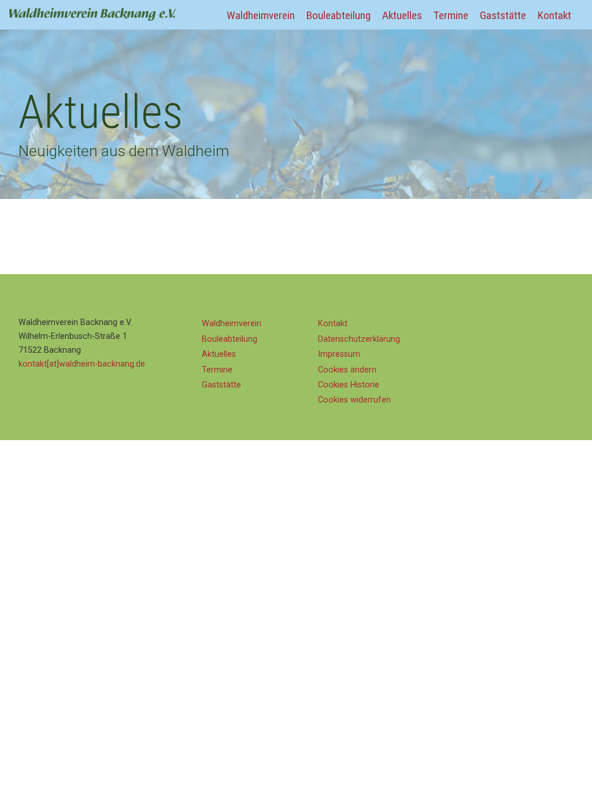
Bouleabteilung (338, 15)
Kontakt (554, 15)
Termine (451, 15)
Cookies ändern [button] (347, 370)
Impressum (339, 354)
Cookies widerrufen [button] (354, 400)
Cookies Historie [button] (348, 385)
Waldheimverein (261, 15)
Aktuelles (402, 15)
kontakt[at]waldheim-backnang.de (81, 364)
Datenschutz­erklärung (359, 339)
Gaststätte (503, 15)
